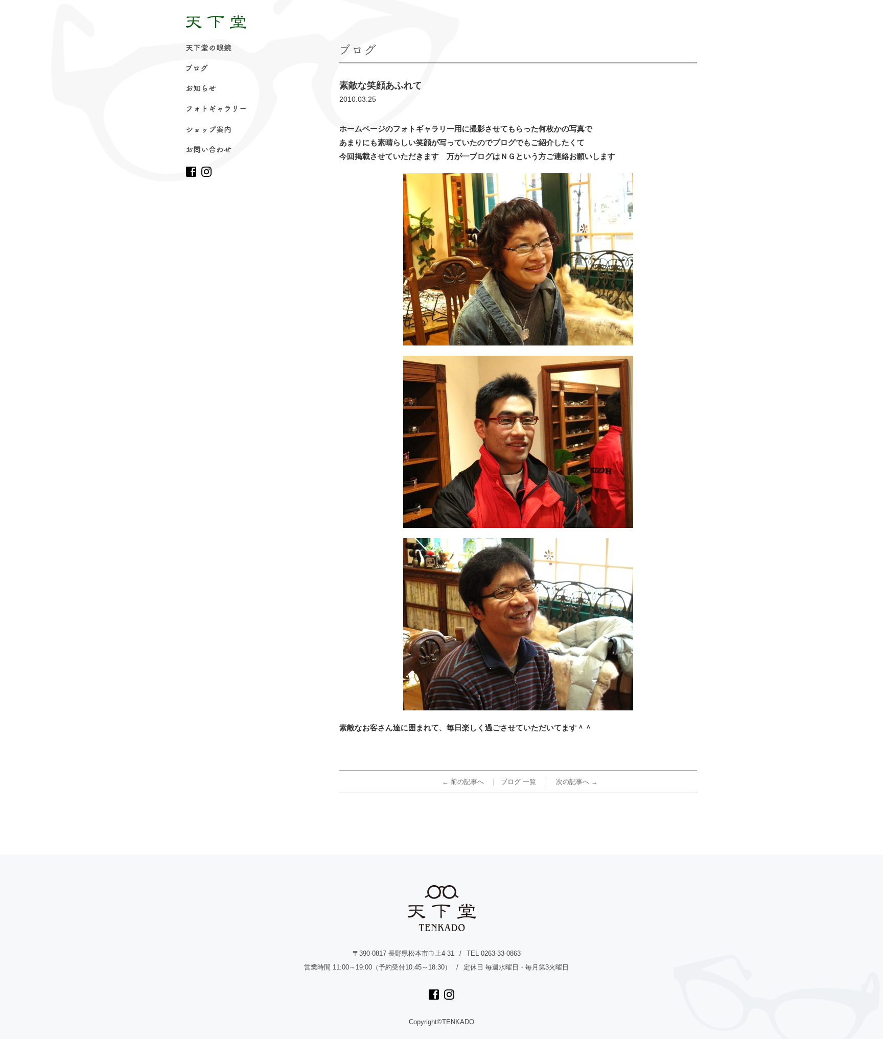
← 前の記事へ (463, 782)
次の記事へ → (577, 782)
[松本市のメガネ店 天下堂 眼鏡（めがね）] (216, 22)
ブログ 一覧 (518, 782)
